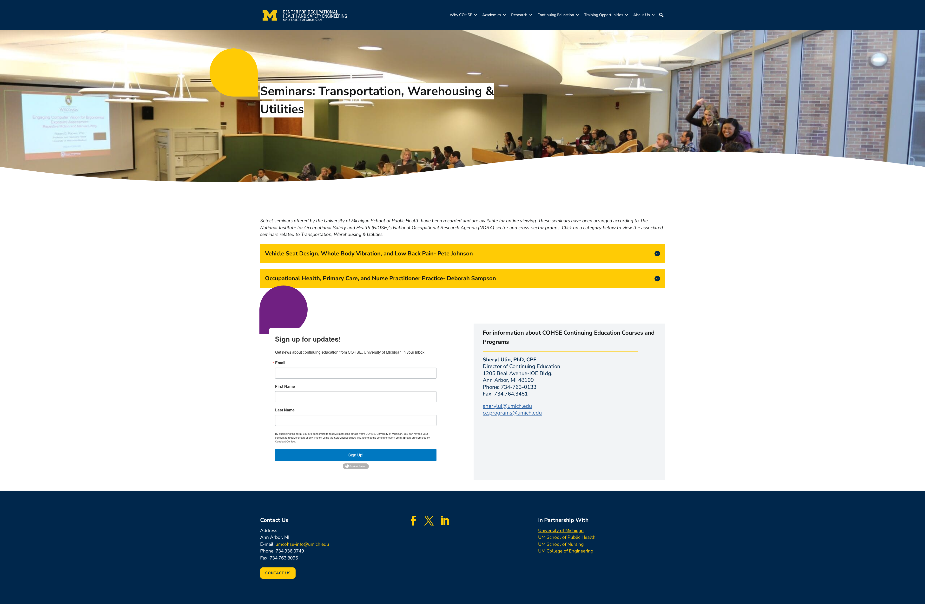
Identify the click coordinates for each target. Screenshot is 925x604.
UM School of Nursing (561, 544)
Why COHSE (461, 15)
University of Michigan (561, 530)
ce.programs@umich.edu (512, 412)
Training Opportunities (603, 15)
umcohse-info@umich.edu (302, 544)
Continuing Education (555, 15)
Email (280, 363)
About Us (641, 15)
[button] (661, 15)
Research (519, 15)
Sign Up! (355, 455)
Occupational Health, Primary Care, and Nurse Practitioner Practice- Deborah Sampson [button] (380, 278)
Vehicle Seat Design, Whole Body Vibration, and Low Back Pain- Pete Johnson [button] (369, 253)
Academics (491, 15)
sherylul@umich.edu (507, 406)
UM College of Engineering (565, 551)
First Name (285, 386)
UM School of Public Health (566, 537)
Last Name (285, 410)
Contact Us (278, 573)
